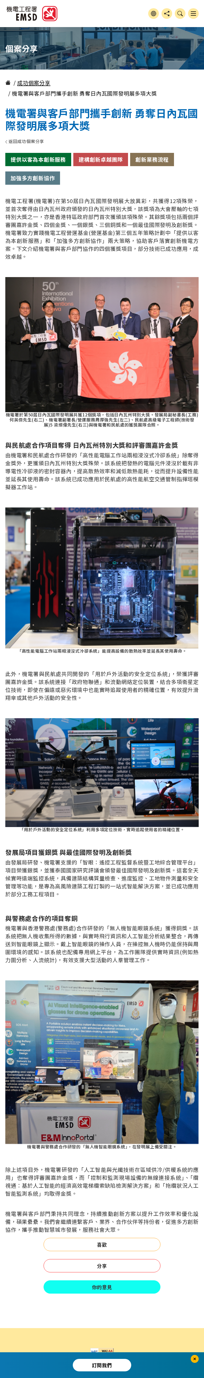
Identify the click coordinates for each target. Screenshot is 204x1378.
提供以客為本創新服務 (38, 159)
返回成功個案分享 (25, 141)
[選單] (193, 13)
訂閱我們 (102, 1365)
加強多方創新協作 (33, 178)
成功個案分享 (33, 83)
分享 (102, 1265)
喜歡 (102, 1244)
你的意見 (102, 1287)
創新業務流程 (152, 159)
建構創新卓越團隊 (101, 159)
